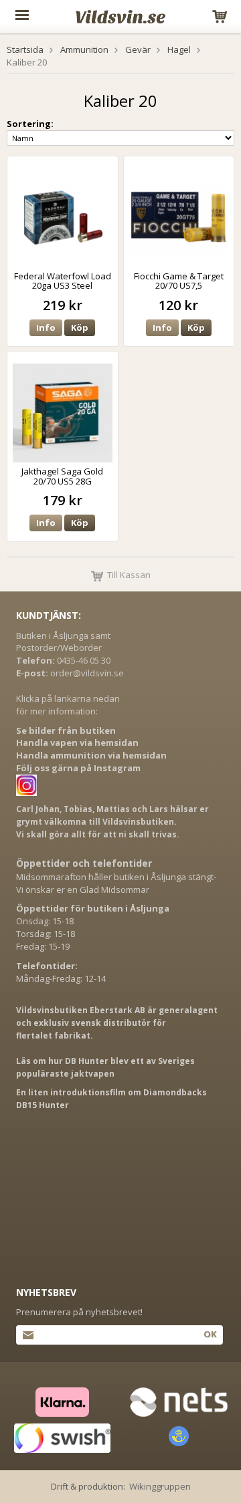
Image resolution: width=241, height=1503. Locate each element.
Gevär (138, 49)
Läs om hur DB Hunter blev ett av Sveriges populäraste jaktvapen (105, 1067)
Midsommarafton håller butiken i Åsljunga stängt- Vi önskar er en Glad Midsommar (116, 883)
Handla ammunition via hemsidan (91, 755)
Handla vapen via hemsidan (77, 742)
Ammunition (84, 49)
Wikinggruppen (160, 1486)
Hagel (179, 49)
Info (46, 327)
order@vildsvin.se (87, 673)
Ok (210, 1334)
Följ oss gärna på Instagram (78, 768)
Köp (79, 327)
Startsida (25, 49)
